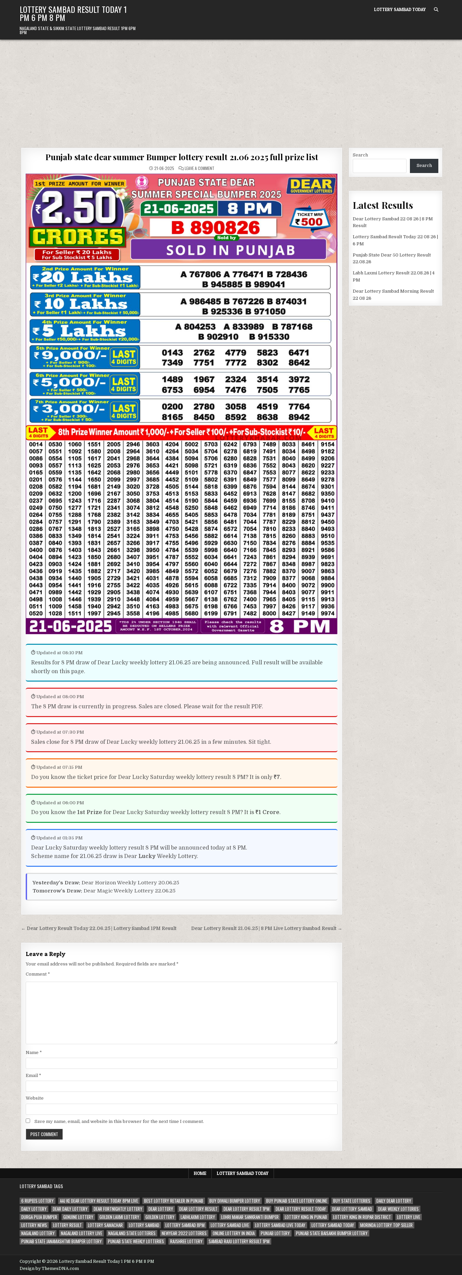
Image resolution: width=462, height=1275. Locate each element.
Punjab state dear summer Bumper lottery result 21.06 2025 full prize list (181, 156)
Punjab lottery (275, 1233)
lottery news (34, 1225)
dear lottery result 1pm (247, 1209)
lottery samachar (105, 1225)
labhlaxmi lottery (198, 1217)
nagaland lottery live (81, 1233)
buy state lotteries (351, 1201)
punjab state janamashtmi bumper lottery (61, 1241)
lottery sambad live (230, 1225)
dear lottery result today (301, 1209)
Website (35, 1098)
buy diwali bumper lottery (234, 1201)
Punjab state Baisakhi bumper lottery (332, 1233)
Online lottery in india (234, 1233)
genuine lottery (78, 1217)
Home (200, 1173)
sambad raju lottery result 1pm (239, 1241)
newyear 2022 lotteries (184, 1233)
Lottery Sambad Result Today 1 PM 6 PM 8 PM (73, 13)
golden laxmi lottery (119, 1217)
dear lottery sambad (352, 1209)
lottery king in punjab (306, 1217)
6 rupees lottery (37, 1201)
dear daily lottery (70, 1209)
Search (360, 154)
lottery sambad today (332, 1225)
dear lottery (160, 1209)
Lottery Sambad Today (400, 9)
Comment (38, 974)
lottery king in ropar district (362, 1217)
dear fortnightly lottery (118, 1209)
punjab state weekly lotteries (136, 1241)
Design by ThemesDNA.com (49, 1268)
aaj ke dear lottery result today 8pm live (99, 1201)
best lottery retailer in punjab (173, 1201)
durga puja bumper (39, 1217)
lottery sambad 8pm (185, 1225)
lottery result (67, 1225)
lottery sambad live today (280, 1225)
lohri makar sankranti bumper (250, 1217)
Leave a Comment (199, 168)
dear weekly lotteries (398, 1209)
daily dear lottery (393, 1201)
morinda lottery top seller (386, 1225)
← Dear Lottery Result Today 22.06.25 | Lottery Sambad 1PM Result (99, 928)
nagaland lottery (38, 1233)
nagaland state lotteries (132, 1233)
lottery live (408, 1217)
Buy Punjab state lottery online (296, 1201)
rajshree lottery (186, 1241)
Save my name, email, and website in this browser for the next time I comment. (119, 1121)
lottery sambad (144, 1225)
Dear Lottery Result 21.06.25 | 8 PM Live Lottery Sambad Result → (266, 928)
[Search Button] (436, 9)
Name (34, 1052)
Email (33, 1075)
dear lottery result (198, 1209)
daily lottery (34, 1209)
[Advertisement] (231, 90)
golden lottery (160, 1217)
